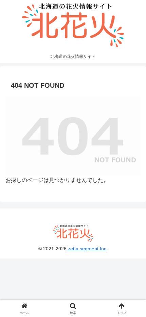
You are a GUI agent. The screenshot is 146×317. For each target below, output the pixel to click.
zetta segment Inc (86, 248)
